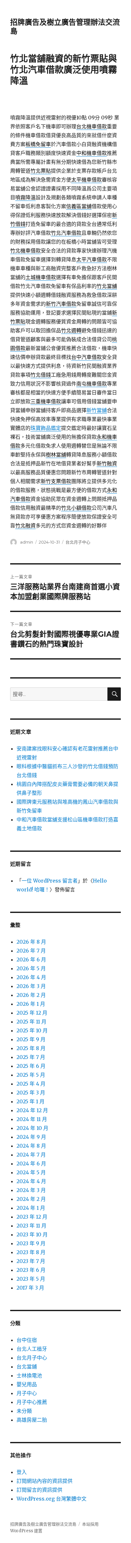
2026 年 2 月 (31, 995)
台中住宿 (27, 1340)
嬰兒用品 (27, 1384)
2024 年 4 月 (31, 1181)
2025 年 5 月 (31, 1075)
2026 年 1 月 (31, 1004)
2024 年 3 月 (31, 1190)
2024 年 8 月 (31, 1146)
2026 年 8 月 (31, 942)
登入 (22, 1472)
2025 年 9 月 (31, 1039)
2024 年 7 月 (31, 1154)
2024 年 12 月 (32, 1110)
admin (26, 542)
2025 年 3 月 (31, 1092)
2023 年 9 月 (31, 1243)
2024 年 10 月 (32, 1128)
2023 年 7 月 (31, 1261)
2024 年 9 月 (31, 1137)
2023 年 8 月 (31, 1252)
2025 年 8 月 (31, 1048)
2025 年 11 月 (31, 1021)
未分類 (24, 1411)
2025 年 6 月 (31, 1066)
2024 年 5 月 (31, 1172)
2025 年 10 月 (32, 1030)
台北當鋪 (27, 1366)
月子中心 (27, 1393)
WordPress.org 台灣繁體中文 (51, 1498)
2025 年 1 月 (31, 1101)
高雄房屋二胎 (32, 1420)
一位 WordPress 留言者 (50, 880)
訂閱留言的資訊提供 (39, 1490)
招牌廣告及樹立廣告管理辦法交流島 (43, 1524)
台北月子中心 (78, 542)
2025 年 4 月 (31, 1084)
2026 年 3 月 (31, 986)
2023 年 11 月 (31, 1225)
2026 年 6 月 (31, 959)
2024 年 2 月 (31, 1199)
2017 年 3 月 (30, 1288)
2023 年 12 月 (32, 1217)
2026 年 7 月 (31, 950)
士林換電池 (29, 1375)
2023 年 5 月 (31, 1279)
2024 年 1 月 (31, 1208)
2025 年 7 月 (31, 1057)
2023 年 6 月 (31, 1270)
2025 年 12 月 (32, 1013)
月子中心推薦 (32, 1402)
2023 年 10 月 (32, 1234)
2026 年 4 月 (31, 977)
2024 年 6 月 (31, 1163)
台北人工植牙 (32, 1349)
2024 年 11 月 (32, 1119)
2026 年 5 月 (31, 968)
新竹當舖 (96, 410)
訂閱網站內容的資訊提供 (44, 1481)
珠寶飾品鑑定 (46, 428)
